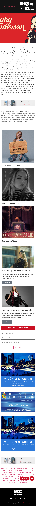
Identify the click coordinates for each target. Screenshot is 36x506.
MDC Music (26, 503)
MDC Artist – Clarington (16, 472)
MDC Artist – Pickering (16, 480)
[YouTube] (11, 498)
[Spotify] (27, 4)
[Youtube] (27, 8)
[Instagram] (16, 498)
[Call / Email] (32, 478)
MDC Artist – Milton (16, 476)
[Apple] (32, 4)
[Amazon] (22, 8)
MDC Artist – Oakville (17, 478)
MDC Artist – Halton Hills (16, 474)
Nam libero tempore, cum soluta (17, 310)
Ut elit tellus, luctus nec (11, 166)
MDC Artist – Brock (17, 470)
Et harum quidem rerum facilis (16, 270)
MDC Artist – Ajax (6, 468)
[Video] (22, 4)
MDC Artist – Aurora (20, 468)
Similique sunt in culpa (10, 203)
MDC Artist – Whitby (20, 482)
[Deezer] (32, 8)
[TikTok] (20, 498)
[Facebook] (25, 498)
